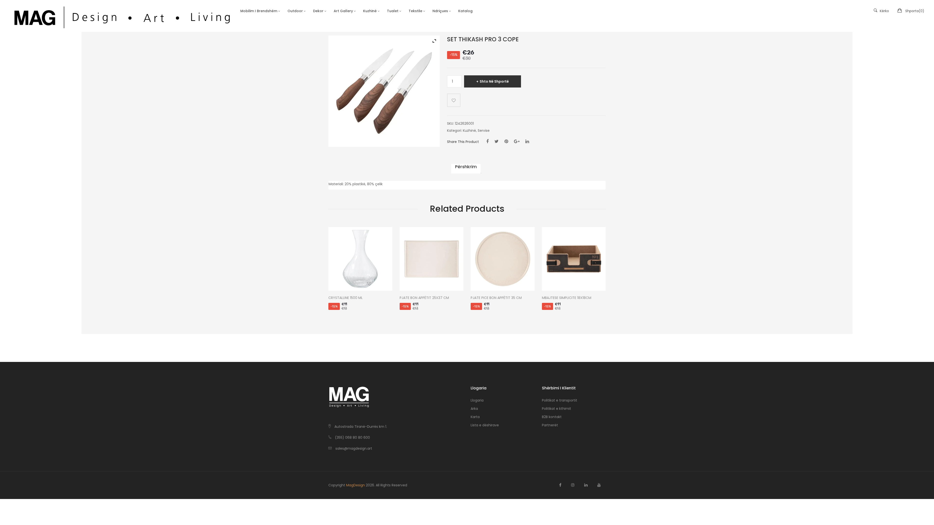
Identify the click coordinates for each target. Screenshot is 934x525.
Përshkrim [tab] (466, 167)
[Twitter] (496, 141)
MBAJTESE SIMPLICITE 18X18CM (566, 298)
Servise (484, 130)
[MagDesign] (121, 16)
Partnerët (550, 425)
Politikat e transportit (559, 400)
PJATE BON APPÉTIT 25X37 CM (424, 298)
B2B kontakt (552, 416)
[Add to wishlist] (453, 100)
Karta (475, 416)
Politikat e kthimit (556, 408)
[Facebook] (487, 141)
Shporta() (914, 11)
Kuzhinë (469, 130)
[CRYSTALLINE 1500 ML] (360, 259)
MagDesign (355, 485)
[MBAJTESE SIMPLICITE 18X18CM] (574, 259)
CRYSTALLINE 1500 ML (345, 298)
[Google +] (517, 141)
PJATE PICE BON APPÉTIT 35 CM (496, 298)
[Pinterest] (506, 141)
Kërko (884, 11)
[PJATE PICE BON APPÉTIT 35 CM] (503, 259)
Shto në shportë (494, 81)
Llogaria (477, 400)
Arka (474, 408)
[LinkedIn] (527, 141)
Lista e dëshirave (485, 425)
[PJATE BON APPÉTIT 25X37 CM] (432, 259)
